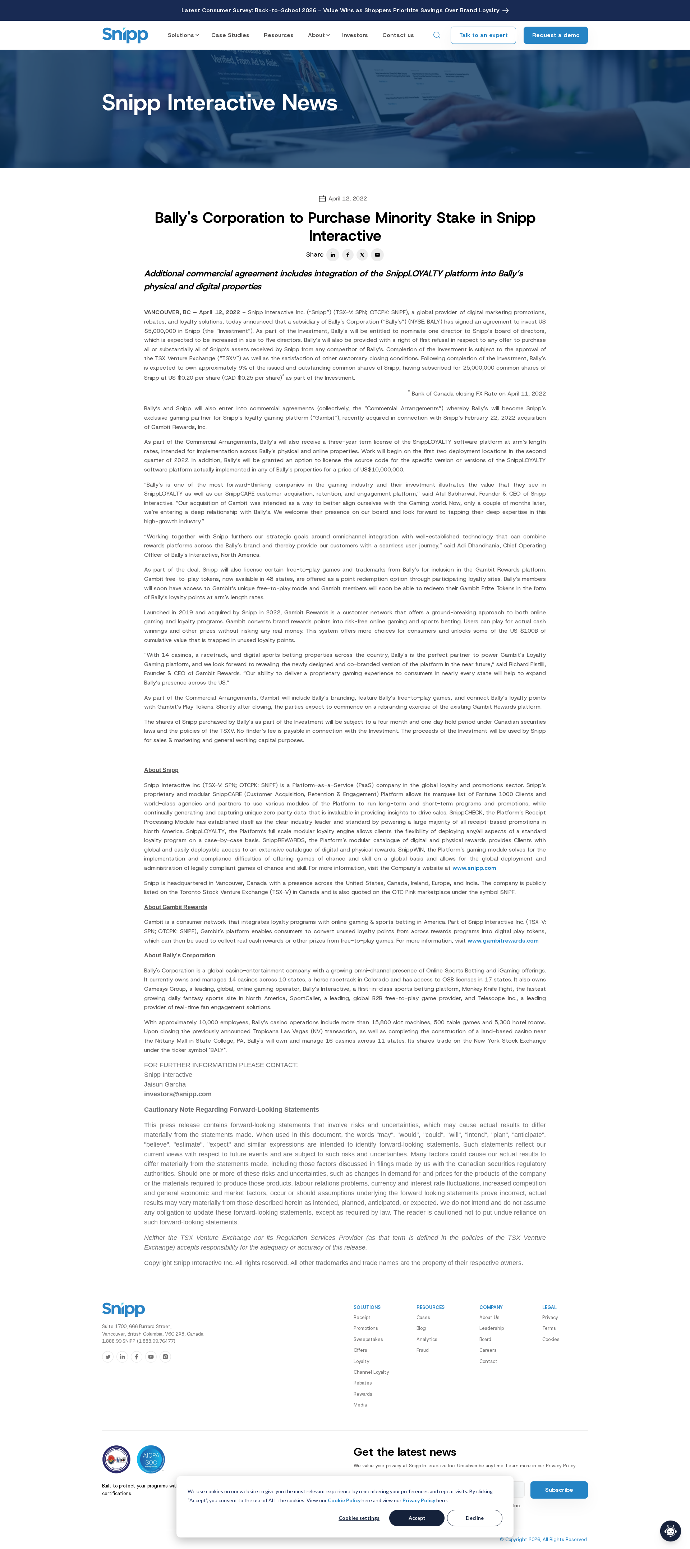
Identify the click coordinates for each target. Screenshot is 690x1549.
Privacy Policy (418, 1500)
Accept (417, 1518)
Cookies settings (359, 1518)
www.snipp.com (474, 868)
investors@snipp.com (178, 1094)
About (316, 35)
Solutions (181, 35)
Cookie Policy (344, 1500)
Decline (475, 1518)
